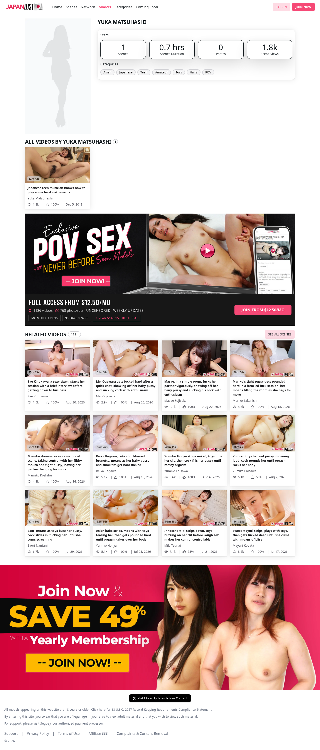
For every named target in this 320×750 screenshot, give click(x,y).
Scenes (71, 7)
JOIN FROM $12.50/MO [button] (263, 309)
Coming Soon (147, 7)
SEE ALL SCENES (279, 334)
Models (105, 7)
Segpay (45, 723)
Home (57, 7)
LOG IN (281, 7)
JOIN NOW (303, 7)
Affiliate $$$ (101, 733)
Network (88, 7)
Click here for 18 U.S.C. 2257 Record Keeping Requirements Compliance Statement (151, 709)
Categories (123, 7)
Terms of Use (71, 733)
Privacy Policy (40, 733)
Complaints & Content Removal (142, 733)
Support (13, 733)
